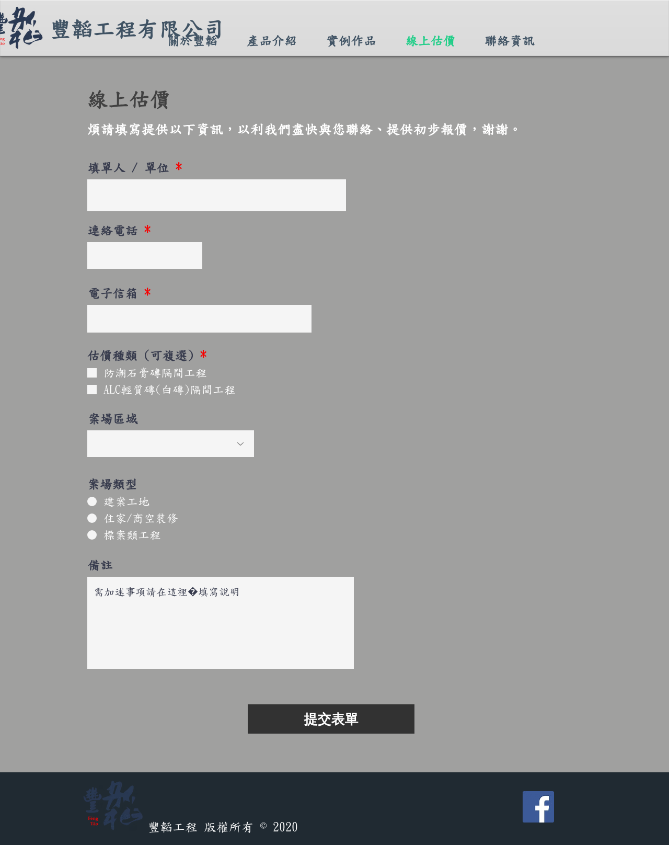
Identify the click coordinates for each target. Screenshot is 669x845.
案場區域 (113, 419)
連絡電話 (113, 230)
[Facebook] (538, 807)
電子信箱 (113, 293)
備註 (100, 565)
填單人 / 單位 (128, 168)
